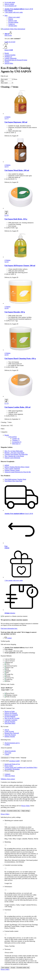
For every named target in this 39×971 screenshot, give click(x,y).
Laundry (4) (15, 438)
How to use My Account (12, 718)
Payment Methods (10, 716)
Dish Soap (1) (16, 443)
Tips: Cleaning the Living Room (14, 456)
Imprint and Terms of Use (12, 764)
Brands (7, 435)
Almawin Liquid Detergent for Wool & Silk (18, 472)
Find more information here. (9, 628)
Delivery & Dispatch (11, 713)
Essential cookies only (13, 810)
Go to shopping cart (10, 5)
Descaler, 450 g (15, 312)
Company (7, 774)
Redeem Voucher (10, 736)
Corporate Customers (11, 720)
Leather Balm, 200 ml (17, 407)
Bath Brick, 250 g (16, 219)
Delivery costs (12, 20)
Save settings (5, 967)
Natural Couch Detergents (12, 458)
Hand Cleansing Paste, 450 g (20, 358)
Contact (7, 754)
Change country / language (18, 757)
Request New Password (12, 733)
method (7, 465)
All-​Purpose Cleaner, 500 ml (20, 266)
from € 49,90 (19, 9)
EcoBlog (7, 744)
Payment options (13, 22)
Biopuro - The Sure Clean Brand (14, 452)
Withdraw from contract (8, 779)
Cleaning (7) (16, 440)
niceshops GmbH (14, 761)
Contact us (11, 24)
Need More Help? (10, 723)
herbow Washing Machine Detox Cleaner (17, 467)
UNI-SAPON (12, 437)
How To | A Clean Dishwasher (14, 451)
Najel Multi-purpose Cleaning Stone (15, 479)
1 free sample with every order (14, 12)
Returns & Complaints (11, 715)
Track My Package (10, 735)
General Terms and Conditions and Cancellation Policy (21, 767)
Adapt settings (26, 810)
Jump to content (9, 4)
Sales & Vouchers (10, 721)
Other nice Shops (10, 776)
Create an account (10, 42)
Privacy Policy (9, 766)
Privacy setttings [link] (9, 771)
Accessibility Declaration (12, 769)
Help (6, 15)
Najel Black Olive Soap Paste (13, 481)
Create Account (9, 731)
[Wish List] (6, 45)
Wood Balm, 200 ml (17, 170)
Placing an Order (10, 711)
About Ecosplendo (10, 751)
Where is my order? (14, 17)
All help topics (12, 25)
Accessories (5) (16, 442)
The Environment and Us (12, 743)
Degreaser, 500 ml (16, 122)
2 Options (7, 117)
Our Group (8, 752)
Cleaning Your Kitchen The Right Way (16, 454)
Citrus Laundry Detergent (12, 468)
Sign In (7, 729)
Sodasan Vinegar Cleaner (12, 470)
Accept (3, 810)
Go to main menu (10, 2)
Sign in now (8, 35)
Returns (10, 19)
